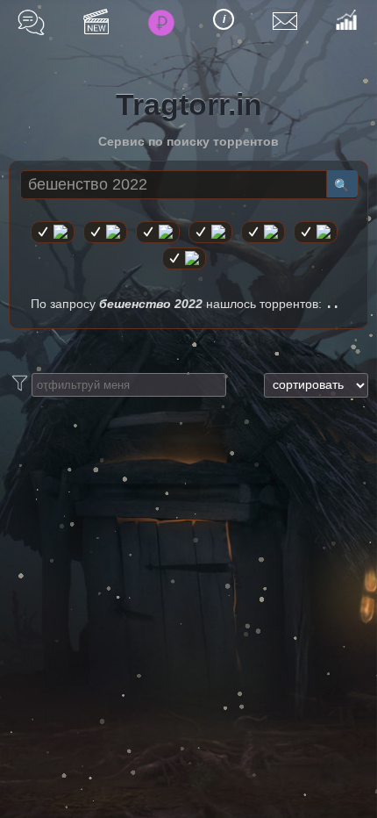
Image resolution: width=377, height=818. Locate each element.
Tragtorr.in (189, 104)
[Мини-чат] (31, 22)
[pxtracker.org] (184, 258)
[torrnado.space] (316, 232)
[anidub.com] (158, 232)
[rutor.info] (53, 232)
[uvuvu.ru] (210, 232)
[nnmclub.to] (105, 232)
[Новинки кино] (96, 21)
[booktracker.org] (263, 232)
